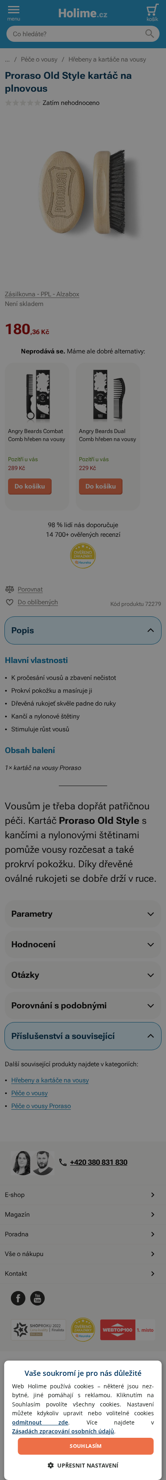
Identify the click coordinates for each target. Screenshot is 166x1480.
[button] (83, 1465)
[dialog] (83, 1420)
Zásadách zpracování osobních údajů (63, 1431)
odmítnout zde (40, 1422)
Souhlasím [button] (86, 1445)
